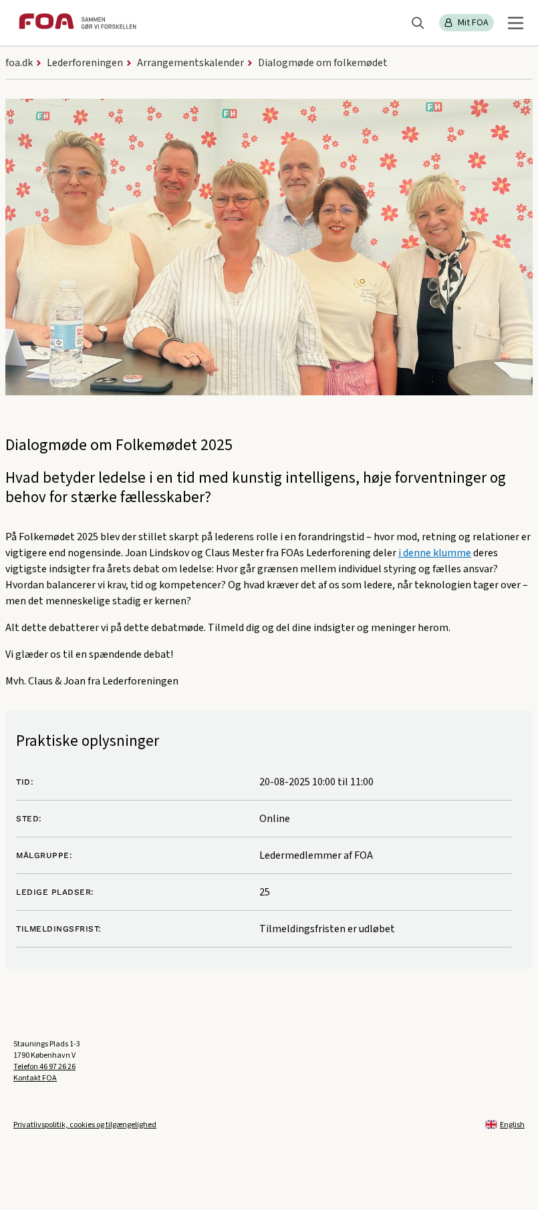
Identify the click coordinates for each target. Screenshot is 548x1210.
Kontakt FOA (35, 1078)
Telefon (44, 1066)
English (512, 1125)
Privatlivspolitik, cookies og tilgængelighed (84, 1125)
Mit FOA (473, 22)
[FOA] (77, 23)
